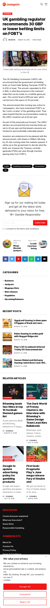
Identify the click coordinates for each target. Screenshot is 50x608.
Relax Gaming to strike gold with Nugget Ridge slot (28, 334)
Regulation (10, 295)
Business (7, 13)
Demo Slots (8, 524)
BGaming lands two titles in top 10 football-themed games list (13, 410)
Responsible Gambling (13, 528)
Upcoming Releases (14, 299)
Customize (25, 594)
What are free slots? (12, 520)
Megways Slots (12, 288)
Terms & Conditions (12, 554)
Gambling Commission (22, 166)
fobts (6, 166)
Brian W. (12, 40)
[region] (25, 581)
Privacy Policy (9, 550)
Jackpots (9, 284)
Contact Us (8, 546)
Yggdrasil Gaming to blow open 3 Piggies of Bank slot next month (30, 323)
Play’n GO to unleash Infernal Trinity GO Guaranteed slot (29, 348)
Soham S (9, 431)
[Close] (46, 557)
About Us (7, 542)
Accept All (25, 587)
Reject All (25, 602)
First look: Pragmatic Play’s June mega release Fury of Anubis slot (35, 473)
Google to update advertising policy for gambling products (10, 473)
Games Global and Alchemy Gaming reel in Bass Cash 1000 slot (30, 362)
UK (5, 170)
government (40, 166)
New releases (11, 292)
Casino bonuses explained (15, 516)
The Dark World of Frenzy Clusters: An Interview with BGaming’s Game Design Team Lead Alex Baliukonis (36, 414)
